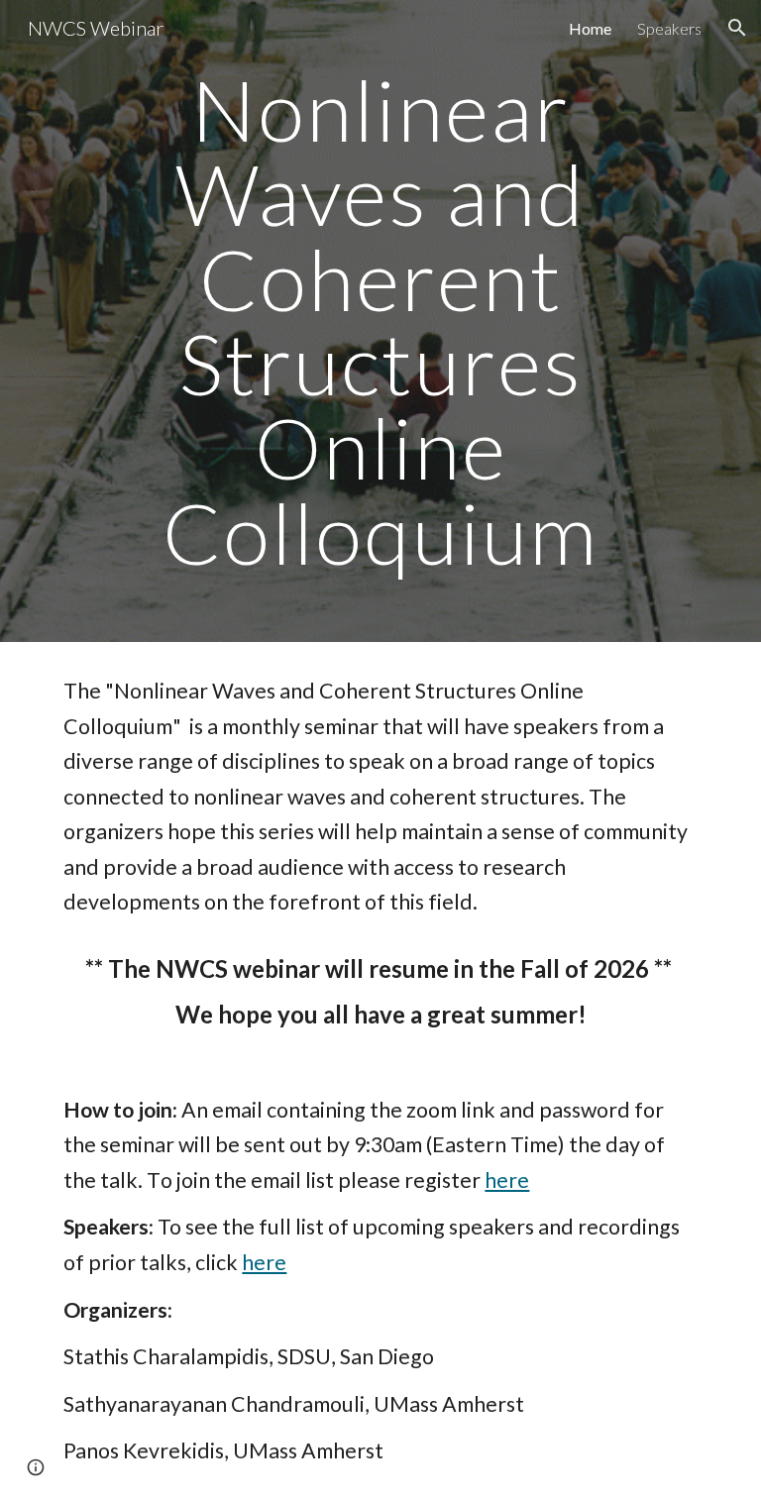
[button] (737, 28)
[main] (380, 321)
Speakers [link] (669, 28)
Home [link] (590, 28)
